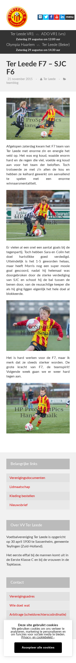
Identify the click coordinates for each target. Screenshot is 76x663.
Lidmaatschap (20, 487)
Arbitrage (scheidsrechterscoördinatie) (38, 614)
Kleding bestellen (22, 496)
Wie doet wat (20, 605)
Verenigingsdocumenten (27, 478)
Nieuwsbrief (19, 505)
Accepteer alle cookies (38, 647)
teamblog (12, 83)
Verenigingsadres (22, 596)
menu (69, 17)
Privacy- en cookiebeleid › (37, 637)
